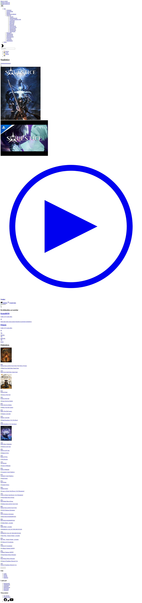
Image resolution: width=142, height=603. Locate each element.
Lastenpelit (12, 20)
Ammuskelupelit (13, 18)
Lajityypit (9, 15)
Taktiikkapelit (12, 30)
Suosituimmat (10, 11)
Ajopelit (11, 16)
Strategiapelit (12, 28)
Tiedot (5, 42)
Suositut (5, 576)
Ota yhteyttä (6, 595)
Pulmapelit (11, 22)
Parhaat (8, 12)
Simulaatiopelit (12, 27)
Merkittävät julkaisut (11, 14)
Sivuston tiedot (7, 597)
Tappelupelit (12, 31)
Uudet (5, 573)
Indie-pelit (11, 23)
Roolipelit (11, 24)
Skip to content (4, 1)
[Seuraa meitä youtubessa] (11, 601)
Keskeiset (6, 577)
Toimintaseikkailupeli (6, 63)
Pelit (5, 8)
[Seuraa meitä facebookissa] (6, 601)
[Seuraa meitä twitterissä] (9, 601)
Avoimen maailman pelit (15, 19)
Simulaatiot (6, 588)
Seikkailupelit (12, 26)
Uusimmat (9, 10)
